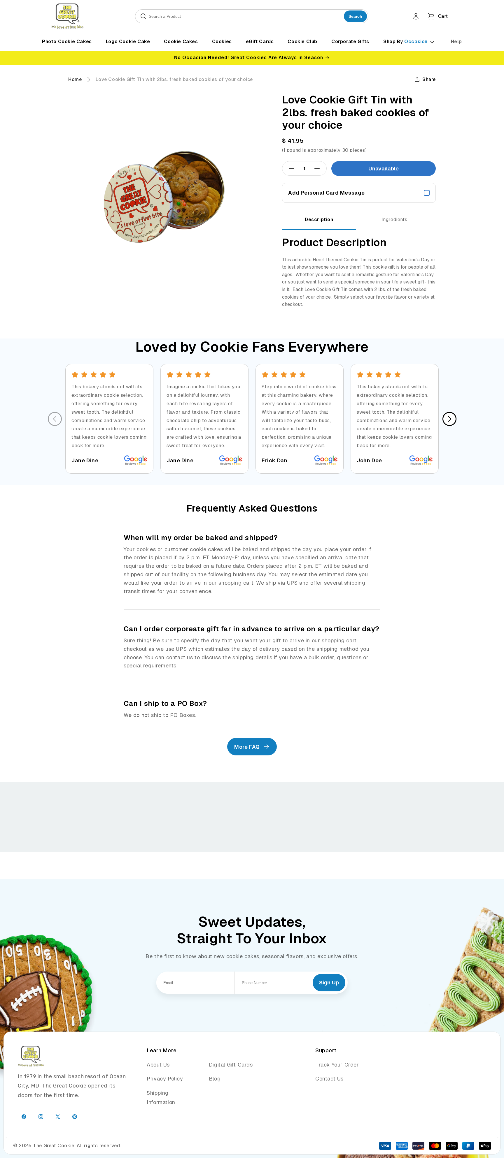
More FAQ (247, 746)
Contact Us (329, 1078)
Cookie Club (302, 41)
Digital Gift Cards (231, 1064)
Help (456, 41)
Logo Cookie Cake (128, 41)
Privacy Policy (165, 1078)
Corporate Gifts (350, 41)
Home (75, 79)
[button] (438, 16)
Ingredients (394, 219)
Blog (214, 1078)
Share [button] (429, 79)
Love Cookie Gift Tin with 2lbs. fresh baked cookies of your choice (174, 79)
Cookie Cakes (181, 41)
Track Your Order (337, 1064)
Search (355, 16)
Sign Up (329, 983)
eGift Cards (260, 41)
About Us (158, 1064)
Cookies (222, 41)
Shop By (405, 41)
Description (319, 219)
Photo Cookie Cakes (67, 41)
